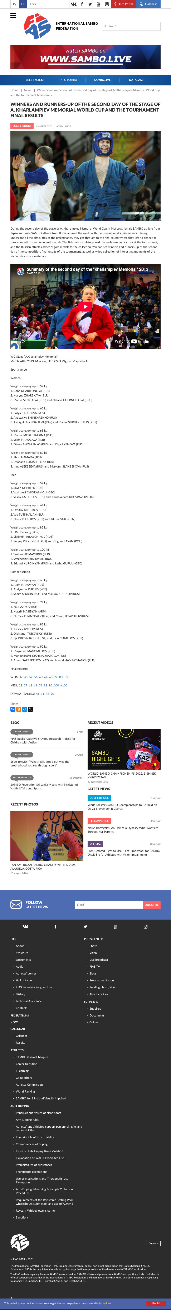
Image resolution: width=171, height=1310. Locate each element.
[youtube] (98, 4)
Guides (93, 1022)
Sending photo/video (102, 987)
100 (56, 685)
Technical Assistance (29, 1001)
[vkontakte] (73, 4)
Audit (19, 966)
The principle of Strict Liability (35, 1137)
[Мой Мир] (24, 709)
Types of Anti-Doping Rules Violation (39, 1151)
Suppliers (91, 1002)
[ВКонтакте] (12, 709)
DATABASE (136, 80)
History (20, 994)
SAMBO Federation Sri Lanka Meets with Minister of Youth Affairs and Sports (44, 786)
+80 (66, 677)
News (28, 90)
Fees (33, 4)
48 (26, 677)
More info (105, 1303)
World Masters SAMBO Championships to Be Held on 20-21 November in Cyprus (122, 807)
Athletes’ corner (26, 973)
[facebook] (82, 4)
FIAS (13, 939)
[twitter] (90, 4)
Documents (23, 959)
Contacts (21, 1008)
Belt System (35, 80)
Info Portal (68, 80)
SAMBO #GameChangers (32, 1057)
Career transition (26, 1064)
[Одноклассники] (18, 709)
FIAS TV (94, 966)
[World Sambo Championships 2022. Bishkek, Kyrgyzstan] (124, 749)
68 (51, 677)
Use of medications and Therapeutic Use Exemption (42, 1180)
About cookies (98, 994)
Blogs (92, 973)
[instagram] (107, 4)
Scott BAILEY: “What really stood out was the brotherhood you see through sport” (39, 763)
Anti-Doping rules (27, 1119)
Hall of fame (24, 980)
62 (30, 685)
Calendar (17, 1029)
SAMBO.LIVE (102, 80)
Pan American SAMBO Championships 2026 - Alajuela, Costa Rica (43, 867)
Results (20, 1042)
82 (45, 685)
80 (61, 677)
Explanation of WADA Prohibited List (40, 1158)
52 (31, 677)
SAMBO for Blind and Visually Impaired (41, 1098)
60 (41, 677)
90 (50, 685)
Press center (93, 939)
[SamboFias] (20, 1243)
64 (46, 677)
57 (25, 685)
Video (93, 953)
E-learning (22, 1071)
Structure (22, 953)
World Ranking (25, 1091)
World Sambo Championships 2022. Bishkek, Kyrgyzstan (122, 775)
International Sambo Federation (77, 26)
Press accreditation (101, 980)
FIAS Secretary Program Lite (34, 987)
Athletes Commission (29, 1084)
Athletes (17, 1050)
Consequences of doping (32, 1144)
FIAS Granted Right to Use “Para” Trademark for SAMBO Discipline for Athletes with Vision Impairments (124, 853)
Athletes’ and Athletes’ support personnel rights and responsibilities (49, 1128)
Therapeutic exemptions (31, 1171)
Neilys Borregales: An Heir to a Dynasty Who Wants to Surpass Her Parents (123, 830)
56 (36, 677)
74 (40, 685)
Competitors (24, 1077)
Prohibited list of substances (34, 1165)
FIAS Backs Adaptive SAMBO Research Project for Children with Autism (42, 740)
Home (14, 90)
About (20, 946)
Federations (19, 1015)
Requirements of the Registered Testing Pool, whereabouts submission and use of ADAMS (44, 1202)
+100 (63, 685)
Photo (93, 946)
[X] (30, 709)
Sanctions (22, 1217)
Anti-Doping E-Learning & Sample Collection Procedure (44, 1191)
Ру (14, 4)
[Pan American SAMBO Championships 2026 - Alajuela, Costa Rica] (46, 836)
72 (56, 677)
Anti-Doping (19, 1106)
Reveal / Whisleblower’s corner (36, 1210)
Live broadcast (98, 959)
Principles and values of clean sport (38, 1113)
